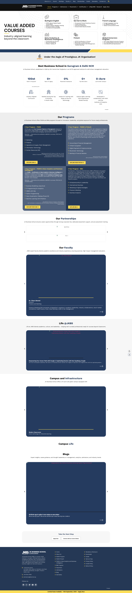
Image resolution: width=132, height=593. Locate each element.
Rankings (61, 1)
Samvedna (94, 1)
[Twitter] (29, 584)
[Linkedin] (35, 584)
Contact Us (103, 1)
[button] (24, 232)
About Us (47, 1)
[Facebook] (23, 584)
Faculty (68, 1)
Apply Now (106, 7)
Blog (74, 1)
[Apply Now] (129, 351)
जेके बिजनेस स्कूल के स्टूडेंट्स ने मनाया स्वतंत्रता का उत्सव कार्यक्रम (44, 514)
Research (99, 7)
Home (49, 7)
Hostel (88, 1)
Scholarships (80, 1)
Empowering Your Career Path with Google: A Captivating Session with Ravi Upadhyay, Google (57, 361)
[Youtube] (32, 584)
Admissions (63, 7)
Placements (73, 7)
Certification (83, 7)
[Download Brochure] (129, 354)
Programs (55, 7)
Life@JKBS (92, 7)
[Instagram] (26, 584)
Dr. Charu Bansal (34, 300)
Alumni (55, 1)
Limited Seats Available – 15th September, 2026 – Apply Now (66, 591)
